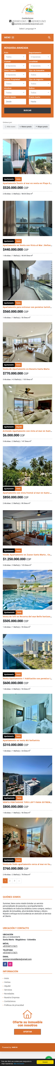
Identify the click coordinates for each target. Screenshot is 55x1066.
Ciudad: (7, 62)
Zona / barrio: (10, 71)
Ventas (7, 982)
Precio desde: (10, 97)
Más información (19, 1063)
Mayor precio (42, 127)
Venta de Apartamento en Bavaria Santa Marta (26, 369)
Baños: (32, 88)
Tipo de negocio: (36, 79)
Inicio (6, 978)
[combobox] (15, 57)
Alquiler (7, 986)
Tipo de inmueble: (37, 71)
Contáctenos (10, 1001)
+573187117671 (19, 21)
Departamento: (35, 53)
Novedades (9, 994)
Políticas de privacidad (14, 1005)
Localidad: (33, 62)
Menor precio (26, 127)
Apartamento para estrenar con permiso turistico (28, 307)
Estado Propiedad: (12, 79)
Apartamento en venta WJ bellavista (21, 740)
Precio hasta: (34, 97)
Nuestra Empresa (11, 997)
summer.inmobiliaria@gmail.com (17, 959)
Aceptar (45, 1062)
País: (6, 53)
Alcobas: (8, 88)
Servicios (8, 990)
